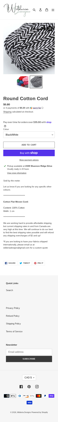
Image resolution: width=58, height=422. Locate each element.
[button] (23, 108)
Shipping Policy (13, 323)
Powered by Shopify (40, 412)
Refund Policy (12, 316)
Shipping (7, 112)
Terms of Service (14, 331)
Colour (6, 129)
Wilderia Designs (24, 412)
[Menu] (53, 10)
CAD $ (28, 377)
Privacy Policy (13, 308)
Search (9, 290)
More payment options (29, 160)
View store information (16, 173)
